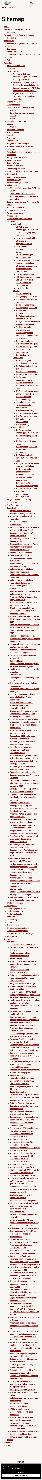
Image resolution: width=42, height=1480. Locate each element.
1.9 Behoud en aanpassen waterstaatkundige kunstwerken (26, 269)
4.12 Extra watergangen (26, 489)
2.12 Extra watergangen (26, 347)
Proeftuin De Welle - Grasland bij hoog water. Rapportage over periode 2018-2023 (24, 839)
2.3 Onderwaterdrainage (27, 305)
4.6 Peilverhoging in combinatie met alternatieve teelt (28, 458)
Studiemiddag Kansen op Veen (23, 1426)
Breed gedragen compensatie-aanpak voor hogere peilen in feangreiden (23, 1284)
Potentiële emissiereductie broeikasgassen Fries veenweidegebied (21, 705)
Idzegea (10, 124)
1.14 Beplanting (22, 288)
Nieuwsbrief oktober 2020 (21, 1156)
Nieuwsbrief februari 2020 (21, 1164)
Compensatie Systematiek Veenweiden (23, 55)
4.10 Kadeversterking (25, 483)
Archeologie (12, 216)
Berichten (11, 942)
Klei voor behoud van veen (21, 553)
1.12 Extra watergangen (26, 280)
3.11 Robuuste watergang (27, 414)
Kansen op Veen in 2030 (20, 803)
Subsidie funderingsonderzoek (17, 30)
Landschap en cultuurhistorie (19, 219)
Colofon (7, 1445)
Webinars (11, 60)
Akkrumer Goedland (15, 130)
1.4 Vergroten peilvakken (26, 238)
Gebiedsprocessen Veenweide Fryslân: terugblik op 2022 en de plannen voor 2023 (23, 1189)
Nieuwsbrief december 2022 (22, 945)
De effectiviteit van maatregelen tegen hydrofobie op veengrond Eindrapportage (24, 872)
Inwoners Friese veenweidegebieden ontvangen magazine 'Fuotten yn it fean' (23, 1078)
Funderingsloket (10, 32)
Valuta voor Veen (14, 160)
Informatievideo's (14, 52)
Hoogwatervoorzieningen (18, 144)
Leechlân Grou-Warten (16, 121)
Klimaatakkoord (16, 661)
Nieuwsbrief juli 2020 (19, 1159)
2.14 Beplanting (22, 355)
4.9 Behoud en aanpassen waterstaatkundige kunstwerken (27, 477)
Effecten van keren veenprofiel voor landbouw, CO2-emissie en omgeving (23, 797)
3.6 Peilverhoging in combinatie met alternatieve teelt (28, 385)
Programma (9, 41)
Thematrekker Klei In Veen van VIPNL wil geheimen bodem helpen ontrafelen (24, 196)
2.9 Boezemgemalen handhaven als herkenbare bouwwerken (27, 335)
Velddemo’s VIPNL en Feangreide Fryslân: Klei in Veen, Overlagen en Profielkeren (24, 1312)
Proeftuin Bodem (14, 505)
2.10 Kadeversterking (25, 341)
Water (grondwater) (15, 213)
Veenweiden (18, 358)
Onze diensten (13, 925)
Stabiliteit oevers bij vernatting (20, 147)
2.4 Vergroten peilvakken (26, 308)
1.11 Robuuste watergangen (28, 277)
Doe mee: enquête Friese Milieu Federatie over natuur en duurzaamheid (23, 1234)
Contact (10, 58)
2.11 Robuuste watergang (27, 344)
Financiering (12, 920)
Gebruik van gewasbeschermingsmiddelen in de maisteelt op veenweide (25, 591)
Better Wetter (13, 163)
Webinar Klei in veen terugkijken (23, 1201)
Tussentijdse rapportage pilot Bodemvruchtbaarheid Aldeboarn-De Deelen (25, 775)
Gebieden (8, 63)
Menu (32, 3)
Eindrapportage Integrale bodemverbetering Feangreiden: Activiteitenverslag (24, 808)
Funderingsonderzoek (16, 911)
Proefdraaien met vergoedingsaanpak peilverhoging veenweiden (24, 1214)
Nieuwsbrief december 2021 (22, 1142)
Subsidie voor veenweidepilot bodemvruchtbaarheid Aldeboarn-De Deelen (24, 1056)
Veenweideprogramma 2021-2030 (22, 44)
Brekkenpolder (13, 133)
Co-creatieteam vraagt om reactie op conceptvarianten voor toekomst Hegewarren (25, 1064)
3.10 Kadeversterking (25, 411)
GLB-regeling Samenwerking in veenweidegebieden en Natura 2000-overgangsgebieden (23, 1276)
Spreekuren (12, 936)
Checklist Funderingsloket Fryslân (21, 934)
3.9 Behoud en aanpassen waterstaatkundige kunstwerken (27, 405)
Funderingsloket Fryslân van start (24, 1095)
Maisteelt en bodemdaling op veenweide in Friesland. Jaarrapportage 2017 (22, 583)
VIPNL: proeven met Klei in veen (23, 1437)
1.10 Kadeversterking (25, 274)
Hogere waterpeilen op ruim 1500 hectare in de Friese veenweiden (25, 96)
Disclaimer (8, 1443)
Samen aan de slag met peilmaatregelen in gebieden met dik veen (24, 1086)
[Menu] (37, 3)
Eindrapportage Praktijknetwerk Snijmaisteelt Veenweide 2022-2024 (24, 853)
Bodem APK (12, 174)
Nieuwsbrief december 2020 (22, 1153)
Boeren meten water (16, 208)
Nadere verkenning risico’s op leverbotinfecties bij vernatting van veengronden (25, 639)
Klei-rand (17, 224)
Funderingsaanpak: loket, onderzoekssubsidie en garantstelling (20, 956)
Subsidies (11, 917)
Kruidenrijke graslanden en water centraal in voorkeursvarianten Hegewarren (24, 964)
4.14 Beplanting (22, 497)
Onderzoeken (9, 135)
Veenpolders (18, 427)
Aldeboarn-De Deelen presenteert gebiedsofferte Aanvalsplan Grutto (25, 77)
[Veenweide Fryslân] (7, 3)
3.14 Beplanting (22, 425)
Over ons (10, 46)
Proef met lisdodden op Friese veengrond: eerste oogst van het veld (24, 1326)
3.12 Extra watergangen (26, 416)
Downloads (11, 49)
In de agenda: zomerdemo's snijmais (25, 1228)
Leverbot (11, 149)
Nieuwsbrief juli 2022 (19, 1137)
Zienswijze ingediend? (19, 1092)
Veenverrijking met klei (19, 550)
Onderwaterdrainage (16, 210)
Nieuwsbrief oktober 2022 (21, 1134)
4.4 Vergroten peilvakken (26, 447)
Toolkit (12, 222)
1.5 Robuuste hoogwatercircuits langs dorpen (26, 249)
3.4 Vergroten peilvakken (26, 375)
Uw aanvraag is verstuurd (18, 928)
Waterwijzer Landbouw (20, 717)
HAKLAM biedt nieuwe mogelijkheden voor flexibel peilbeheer (21, 1412)
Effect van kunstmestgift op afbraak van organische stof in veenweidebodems (23, 611)
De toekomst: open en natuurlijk (23, 113)
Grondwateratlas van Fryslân (22, 714)
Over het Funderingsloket (17, 931)
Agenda (10, 1440)
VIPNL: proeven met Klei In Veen (23, 1226)
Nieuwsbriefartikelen (16, 1429)
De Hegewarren (13, 105)
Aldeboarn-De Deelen (16, 66)
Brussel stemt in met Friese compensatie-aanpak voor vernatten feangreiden (21, 1420)
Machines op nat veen (16, 169)
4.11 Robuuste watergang (27, 486)
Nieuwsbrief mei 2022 (19, 1139)
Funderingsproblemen (16, 909)
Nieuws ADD (15, 71)
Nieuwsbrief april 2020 (20, 1162)
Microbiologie (16, 889)
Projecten (11, 138)
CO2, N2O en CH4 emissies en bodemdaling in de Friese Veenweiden (22, 697)
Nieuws (13, 116)
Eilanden (16, 291)
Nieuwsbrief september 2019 (22, 1176)
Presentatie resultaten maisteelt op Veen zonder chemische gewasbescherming (24, 1181)
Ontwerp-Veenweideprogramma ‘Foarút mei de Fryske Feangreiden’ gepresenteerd (25, 1106)
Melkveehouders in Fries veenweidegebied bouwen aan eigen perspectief (23, 1292)
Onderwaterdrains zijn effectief (24, 711)
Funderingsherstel (14, 914)
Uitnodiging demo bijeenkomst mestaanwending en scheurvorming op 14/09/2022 (23, 989)
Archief (13, 69)
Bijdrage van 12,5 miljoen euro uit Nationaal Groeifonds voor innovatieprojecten (24, 1206)
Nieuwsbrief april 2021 (20, 1151)
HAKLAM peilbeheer (15, 903)
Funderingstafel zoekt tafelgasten (24, 1045)
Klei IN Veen (12, 185)
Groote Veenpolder (15, 102)
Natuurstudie (12, 141)
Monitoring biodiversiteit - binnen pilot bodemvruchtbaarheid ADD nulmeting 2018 (24, 783)
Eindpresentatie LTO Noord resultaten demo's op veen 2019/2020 (21, 558)
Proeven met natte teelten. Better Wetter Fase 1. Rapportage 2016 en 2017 (25, 619)
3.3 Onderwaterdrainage (27, 372)
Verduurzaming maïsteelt (17, 183)
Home (4, 7)
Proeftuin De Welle (15, 166)
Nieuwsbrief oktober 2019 (21, 1173)
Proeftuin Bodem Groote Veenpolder (23, 172)
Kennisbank (11, 508)
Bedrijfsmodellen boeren (17, 158)
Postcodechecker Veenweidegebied (19, 35)
